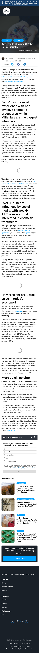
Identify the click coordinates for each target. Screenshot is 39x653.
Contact (4, 590)
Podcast (4, 607)
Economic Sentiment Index (25, 499)
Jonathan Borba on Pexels (31, 50)
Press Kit (4, 615)
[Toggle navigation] (34, 11)
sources (19, 311)
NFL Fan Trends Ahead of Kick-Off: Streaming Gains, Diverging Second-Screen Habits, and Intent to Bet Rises (26, 538)
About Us (5, 600)
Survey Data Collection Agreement (19, 646)
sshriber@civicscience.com (26, 58)
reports (27, 233)
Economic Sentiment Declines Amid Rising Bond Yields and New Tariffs (26, 504)
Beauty (7, 40)
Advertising (21, 483)
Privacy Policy (26, 644)
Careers (4, 604)
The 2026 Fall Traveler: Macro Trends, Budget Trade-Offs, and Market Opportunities (25, 489)
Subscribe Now (19, 558)
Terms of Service (14, 644)
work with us (11, 430)
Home (4, 583)
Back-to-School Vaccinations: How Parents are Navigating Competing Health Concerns (26, 521)
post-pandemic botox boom (14, 82)
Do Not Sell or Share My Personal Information (19, 649)
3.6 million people (26, 77)
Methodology (6, 611)
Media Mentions (7, 587)
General (18, 40)
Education (21, 515)
